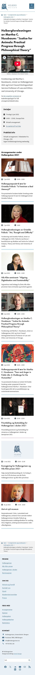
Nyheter (5, 613)
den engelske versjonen (11, 96)
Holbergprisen (7, 563)
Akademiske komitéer (9, 595)
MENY (31, 7)
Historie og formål (8, 585)
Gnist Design (18, 654)
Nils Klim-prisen (7, 566)
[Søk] (29, 660)
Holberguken (6, 616)
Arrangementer (7, 610)
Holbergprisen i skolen (9, 570)
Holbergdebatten (8, 620)
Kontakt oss (6, 588)
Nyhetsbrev (6, 623)
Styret (4, 591)
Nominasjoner (7, 573)
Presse (4, 598)
